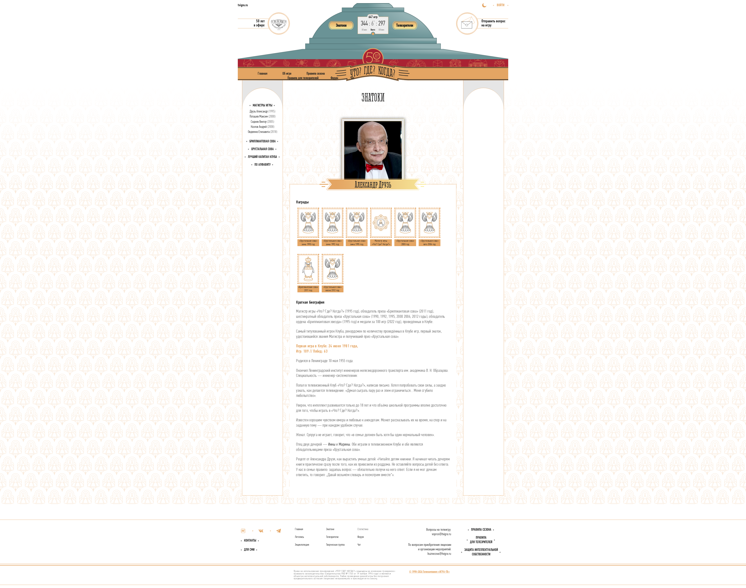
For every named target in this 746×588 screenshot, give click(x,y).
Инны (331, 444)
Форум (334, 78)
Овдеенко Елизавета (262, 132)
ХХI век (381, 30)
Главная (262, 73)
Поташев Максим (262, 116)
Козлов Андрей (262, 127)
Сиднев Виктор (262, 122)
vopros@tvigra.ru (441, 534)
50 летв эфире (259, 23)
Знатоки (330, 529)
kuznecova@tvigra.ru (439, 554)
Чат (352, 78)
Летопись (299, 537)
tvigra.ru (243, 5)
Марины (344, 444)
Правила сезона (316, 73)
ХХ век (364, 30)
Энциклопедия (302, 544)
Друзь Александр (262, 111)
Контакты (250, 541)
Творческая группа (335, 544)
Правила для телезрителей (303, 78)
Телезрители (332, 537)
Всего (373, 30)
